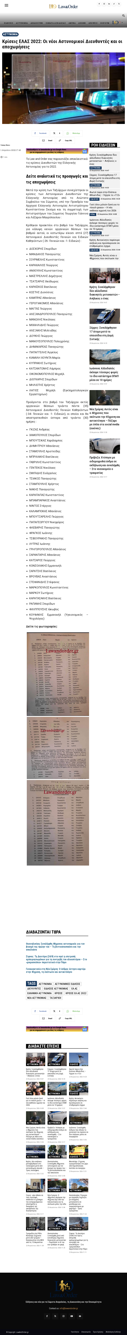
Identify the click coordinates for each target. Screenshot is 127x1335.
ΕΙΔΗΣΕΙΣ (74, 1064)
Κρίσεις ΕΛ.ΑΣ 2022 (76, 993)
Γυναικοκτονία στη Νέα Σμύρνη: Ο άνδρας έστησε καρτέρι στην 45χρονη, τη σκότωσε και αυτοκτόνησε (56, 970)
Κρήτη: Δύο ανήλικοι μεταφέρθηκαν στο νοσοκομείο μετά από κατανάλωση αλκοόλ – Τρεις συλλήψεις (35, 1166)
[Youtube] (72, 1316)
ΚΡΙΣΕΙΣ (59, 993)
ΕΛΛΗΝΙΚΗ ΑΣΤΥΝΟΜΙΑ (39, 993)
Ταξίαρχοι (55, 997)
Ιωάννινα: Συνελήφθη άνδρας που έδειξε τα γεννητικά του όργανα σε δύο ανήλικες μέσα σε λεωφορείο (78, 1132)
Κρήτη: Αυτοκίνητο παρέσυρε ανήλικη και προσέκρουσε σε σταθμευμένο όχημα (78, 1101)
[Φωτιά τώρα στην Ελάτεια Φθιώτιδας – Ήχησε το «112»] (78, 1059)
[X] (119, 4)
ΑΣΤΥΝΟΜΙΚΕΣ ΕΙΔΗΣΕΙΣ (67, 983)
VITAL (29, 1093)
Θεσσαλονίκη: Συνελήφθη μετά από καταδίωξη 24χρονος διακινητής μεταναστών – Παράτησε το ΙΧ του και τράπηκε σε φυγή (57, 1239)
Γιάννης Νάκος (5, 145)
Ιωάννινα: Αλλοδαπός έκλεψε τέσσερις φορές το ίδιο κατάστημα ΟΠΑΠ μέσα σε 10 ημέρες (57, 1101)
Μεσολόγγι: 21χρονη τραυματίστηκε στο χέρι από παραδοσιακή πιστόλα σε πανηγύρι (78, 1164)
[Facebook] (99, 4)
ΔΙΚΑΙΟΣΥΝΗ (33, 1190)
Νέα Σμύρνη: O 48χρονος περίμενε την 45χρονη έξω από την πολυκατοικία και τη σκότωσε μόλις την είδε (57, 1199)
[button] (123, 15)
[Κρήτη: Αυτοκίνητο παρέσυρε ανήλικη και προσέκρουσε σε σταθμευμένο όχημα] (78, 1088)
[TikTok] (114, 4)
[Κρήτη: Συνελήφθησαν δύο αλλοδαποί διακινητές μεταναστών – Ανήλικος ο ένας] (35, 1059)
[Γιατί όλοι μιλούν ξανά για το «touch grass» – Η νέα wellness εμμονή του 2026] (35, 1088)
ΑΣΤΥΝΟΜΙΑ (10, 34)
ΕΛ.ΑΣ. (74, 988)
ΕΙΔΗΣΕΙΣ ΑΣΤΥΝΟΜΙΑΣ (56, 988)
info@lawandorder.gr (69, 1308)
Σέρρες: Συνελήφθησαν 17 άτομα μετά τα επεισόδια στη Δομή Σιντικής (57, 1072)
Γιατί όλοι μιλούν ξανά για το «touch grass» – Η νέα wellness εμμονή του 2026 (35, 1101)
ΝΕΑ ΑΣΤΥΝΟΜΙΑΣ (36, 997)
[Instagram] (104, 4)
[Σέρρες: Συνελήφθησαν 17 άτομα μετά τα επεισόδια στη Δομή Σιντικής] (57, 1059)
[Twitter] (55, 1316)
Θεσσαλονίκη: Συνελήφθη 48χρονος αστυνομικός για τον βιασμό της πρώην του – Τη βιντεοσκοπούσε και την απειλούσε (55, 946)
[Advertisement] (57, 896)
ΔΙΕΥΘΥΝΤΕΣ (34, 988)
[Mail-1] (80, 1316)
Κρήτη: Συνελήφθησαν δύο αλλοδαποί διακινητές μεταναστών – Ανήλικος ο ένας (35, 1072)
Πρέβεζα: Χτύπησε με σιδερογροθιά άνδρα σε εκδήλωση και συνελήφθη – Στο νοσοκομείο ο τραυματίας (57, 1133)
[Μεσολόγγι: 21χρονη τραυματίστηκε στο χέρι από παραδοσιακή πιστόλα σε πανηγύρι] (78, 1151)
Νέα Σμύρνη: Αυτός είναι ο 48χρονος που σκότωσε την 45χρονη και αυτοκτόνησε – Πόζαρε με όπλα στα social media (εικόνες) (35, 1133)
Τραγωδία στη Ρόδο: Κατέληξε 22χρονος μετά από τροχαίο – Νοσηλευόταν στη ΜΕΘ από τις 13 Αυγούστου (35, 1238)
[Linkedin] (109, 4)
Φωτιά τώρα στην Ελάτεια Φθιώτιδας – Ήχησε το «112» (77, 1071)
